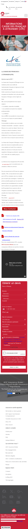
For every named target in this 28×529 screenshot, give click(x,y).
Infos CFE (8, 421)
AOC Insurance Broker (12, 447)
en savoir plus (5, 164)
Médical (12, 440)
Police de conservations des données (16, 461)
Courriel (4, 301)
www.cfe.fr (11, 198)
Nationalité (5, 326)
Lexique (8, 440)
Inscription (8, 474)
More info (20, 521)
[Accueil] (5, 13)
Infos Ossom (9, 424)
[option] (14, 43)
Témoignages (9, 480)
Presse (3, 4)
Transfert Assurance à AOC (13, 418)
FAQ (7, 437)
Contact (22, 1)
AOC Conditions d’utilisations (14, 458)
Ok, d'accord (6, 527)
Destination (5, 296)
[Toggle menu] (26, 15)
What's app (5, 312)
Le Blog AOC (17, 1)
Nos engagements (4, 1)
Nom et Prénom (6, 286)
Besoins (4, 291)
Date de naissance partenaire (10, 322)
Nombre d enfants (7, 331)
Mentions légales (10, 455)
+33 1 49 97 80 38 (18, 7)
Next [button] (26, 42)
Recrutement (11, 1)
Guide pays (9, 431)
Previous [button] (2, 42)
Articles (8, 434)
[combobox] (4, 309)
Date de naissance (7, 317)
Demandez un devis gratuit (13, 411)
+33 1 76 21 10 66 (11, 8)
